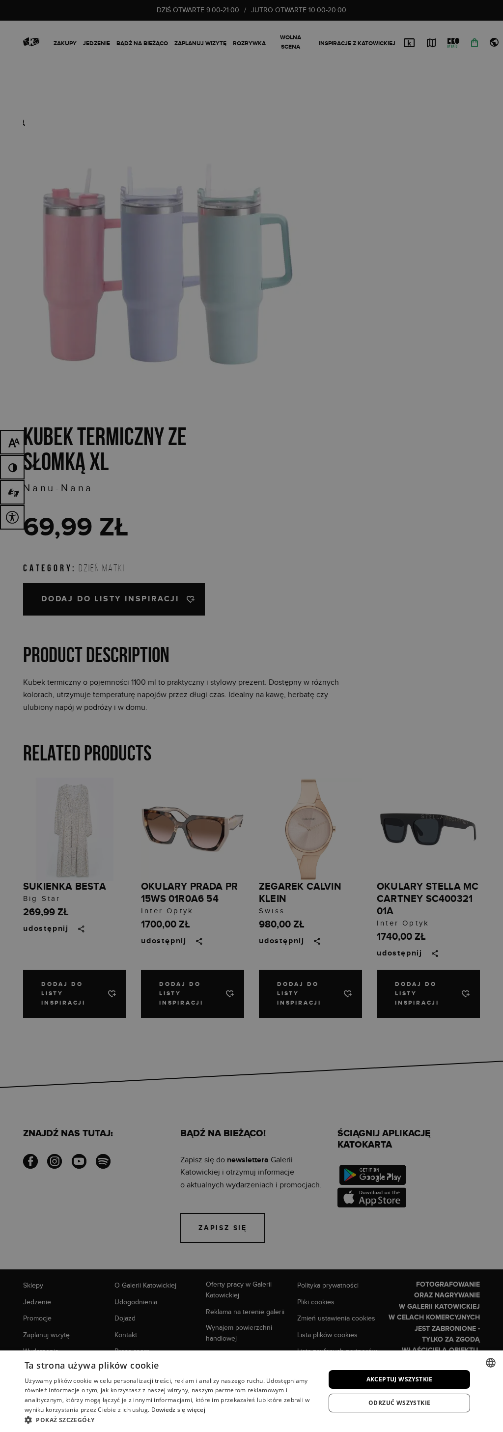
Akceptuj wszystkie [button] (399, 1379)
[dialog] (251, 716)
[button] (170, 1420)
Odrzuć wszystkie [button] (399, 1403)
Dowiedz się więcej (178, 1409)
